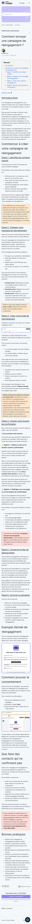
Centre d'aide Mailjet (7, 25)
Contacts (17, 25)
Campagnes (12, 323)
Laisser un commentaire (16, 896)
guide (23, 589)
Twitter (5, 886)
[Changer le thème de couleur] (28, 3)
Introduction (9, 65)
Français (22, 3)
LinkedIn (8, 886)
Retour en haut (6, 908)
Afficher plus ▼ (7, 93)
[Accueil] (7, 4)
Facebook (3, 886)
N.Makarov (5, 53)
